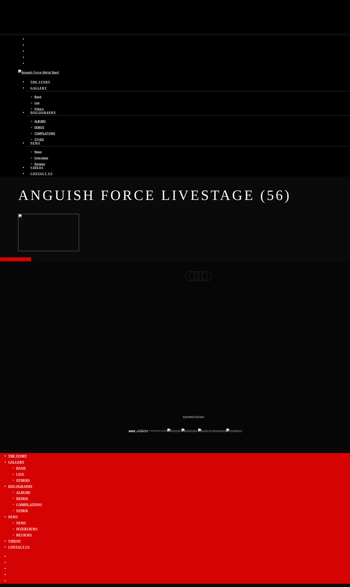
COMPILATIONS (29, 504)
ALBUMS (23, 492)
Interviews (26, 529)
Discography (20, 486)
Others (23, 480)
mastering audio (157, 430)
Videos (14, 541)
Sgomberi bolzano (193, 416)
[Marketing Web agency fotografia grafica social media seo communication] (138, 430)
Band (21, 468)
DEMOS (22, 498)
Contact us (19, 547)
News (13, 516)
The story (17, 456)
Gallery (16, 462)
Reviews (24, 535)
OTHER (22, 510)
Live (20, 474)
